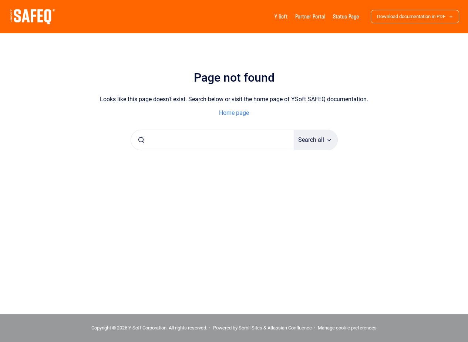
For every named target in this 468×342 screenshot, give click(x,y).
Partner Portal (310, 16)
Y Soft (281, 16)
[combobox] (212, 140)
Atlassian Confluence (289, 328)
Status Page (346, 16)
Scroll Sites (250, 328)
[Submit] (141, 140)
